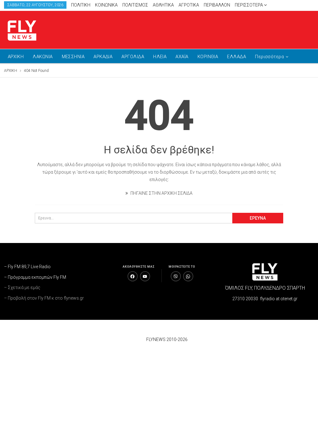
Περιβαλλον (217, 4)
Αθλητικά (163, 4)
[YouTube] (145, 276)
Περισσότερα (249, 4)
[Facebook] (133, 276)
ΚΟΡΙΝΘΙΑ (208, 56)
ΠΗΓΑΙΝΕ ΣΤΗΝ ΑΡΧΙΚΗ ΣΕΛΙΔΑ (161, 193)
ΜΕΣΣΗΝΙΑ (73, 56)
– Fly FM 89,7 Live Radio (27, 266)
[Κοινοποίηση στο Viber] (176, 276)
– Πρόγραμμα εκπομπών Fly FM (35, 277)
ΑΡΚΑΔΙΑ (102, 56)
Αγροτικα (189, 4)
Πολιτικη (80, 4)
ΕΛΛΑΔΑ (236, 56)
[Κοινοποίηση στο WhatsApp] (188, 276)
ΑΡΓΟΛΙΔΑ (132, 56)
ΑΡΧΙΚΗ (16, 56)
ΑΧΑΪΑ (181, 56)
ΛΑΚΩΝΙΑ (42, 56)
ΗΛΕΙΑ (159, 56)
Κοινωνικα (106, 4)
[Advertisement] (241, 28)
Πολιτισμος (135, 4)
